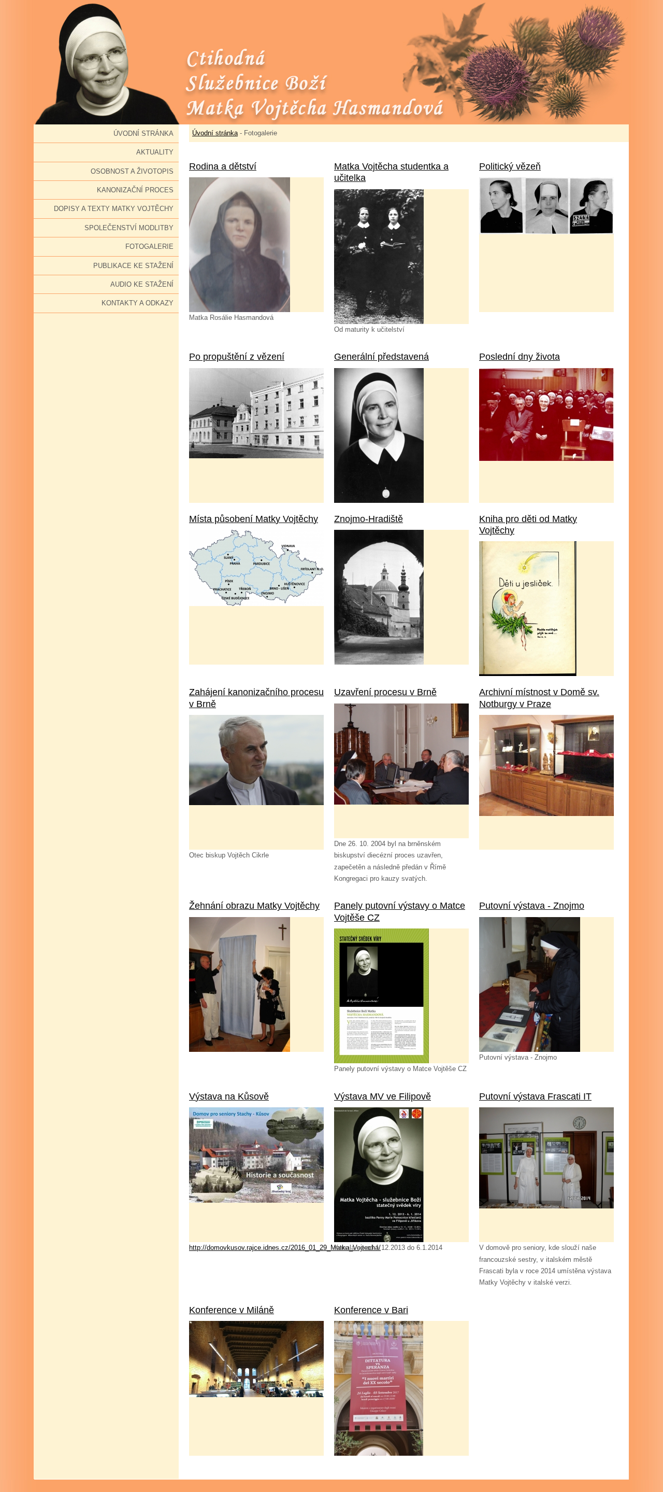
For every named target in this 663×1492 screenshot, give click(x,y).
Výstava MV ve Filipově (382, 1096)
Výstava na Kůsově (229, 1096)
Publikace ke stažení (133, 266)
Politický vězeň (510, 166)
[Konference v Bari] (401, 1388)
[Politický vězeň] (546, 244)
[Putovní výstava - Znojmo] (546, 984)
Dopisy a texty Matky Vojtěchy (114, 209)
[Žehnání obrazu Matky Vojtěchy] (256, 984)
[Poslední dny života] (546, 435)
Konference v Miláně (231, 1310)
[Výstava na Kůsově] (256, 1174)
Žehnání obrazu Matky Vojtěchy (254, 905)
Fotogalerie (149, 246)
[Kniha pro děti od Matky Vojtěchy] (546, 608)
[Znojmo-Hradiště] (401, 597)
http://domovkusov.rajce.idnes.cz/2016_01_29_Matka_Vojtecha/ (285, 1247)
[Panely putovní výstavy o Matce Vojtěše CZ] (401, 995)
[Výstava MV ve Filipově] (401, 1174)
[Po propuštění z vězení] (256, 435)
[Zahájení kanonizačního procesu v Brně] (256, 782)
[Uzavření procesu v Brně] (401, 770)
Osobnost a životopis (132, 171)
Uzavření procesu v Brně (385, 692)
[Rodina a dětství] (256, 244)
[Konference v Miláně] (256, 1388)
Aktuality (155, 152)
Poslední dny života (519, 356)
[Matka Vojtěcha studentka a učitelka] (401, 256)
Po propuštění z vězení (236, 356)
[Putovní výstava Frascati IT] (546, 1174)
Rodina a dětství (222, 166)
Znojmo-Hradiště (368, 519)
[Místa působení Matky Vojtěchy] (256, 597)
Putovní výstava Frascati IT (535, 1096)
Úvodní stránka (143, 133)
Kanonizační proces (135, 190)
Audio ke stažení (142, 284)
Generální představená (381, 356)
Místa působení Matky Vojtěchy (253, 519)
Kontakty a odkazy (138, 303)
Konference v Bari (371, 1310)
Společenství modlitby (129, 228)
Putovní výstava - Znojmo (531, 905)
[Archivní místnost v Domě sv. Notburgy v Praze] (546, 782)
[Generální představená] (401, 435)
